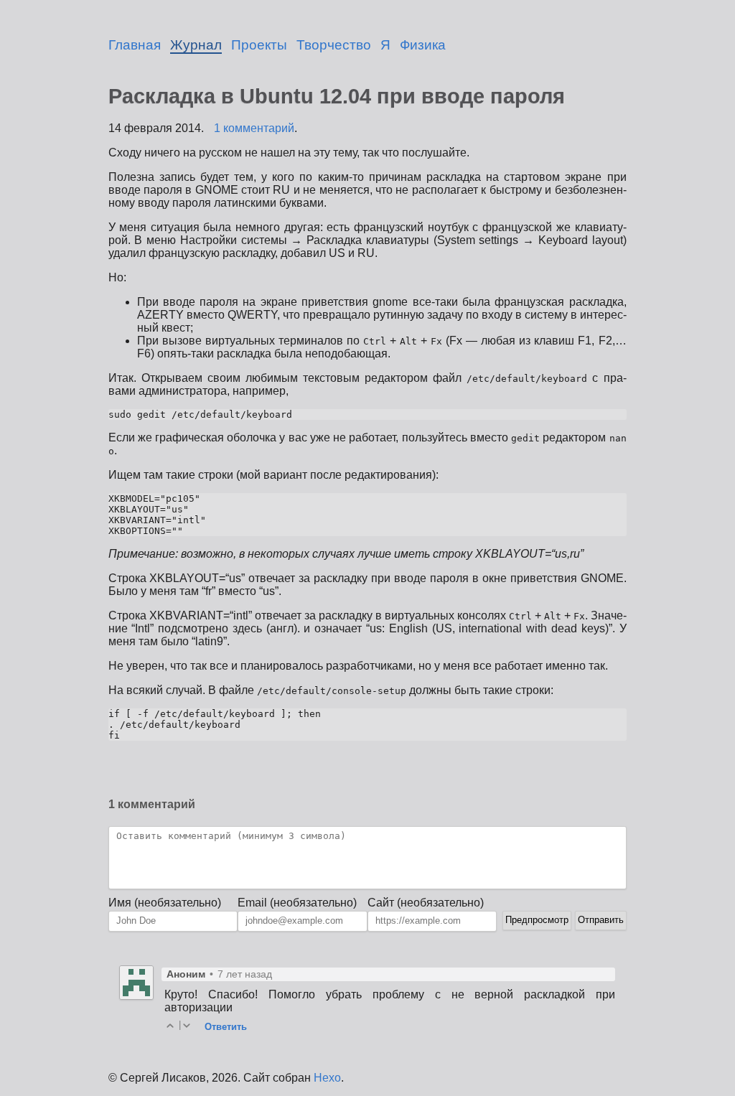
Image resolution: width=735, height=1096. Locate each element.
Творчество (333, 44)
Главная (134, 44)
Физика (423, 44)
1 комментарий (254, 128)
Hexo (327, 1078)
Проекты (259, 44)
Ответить (226, 1026)
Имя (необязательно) (164, 902)
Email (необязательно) (297, 902)
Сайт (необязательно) (426, 902)
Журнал (196, 44)
